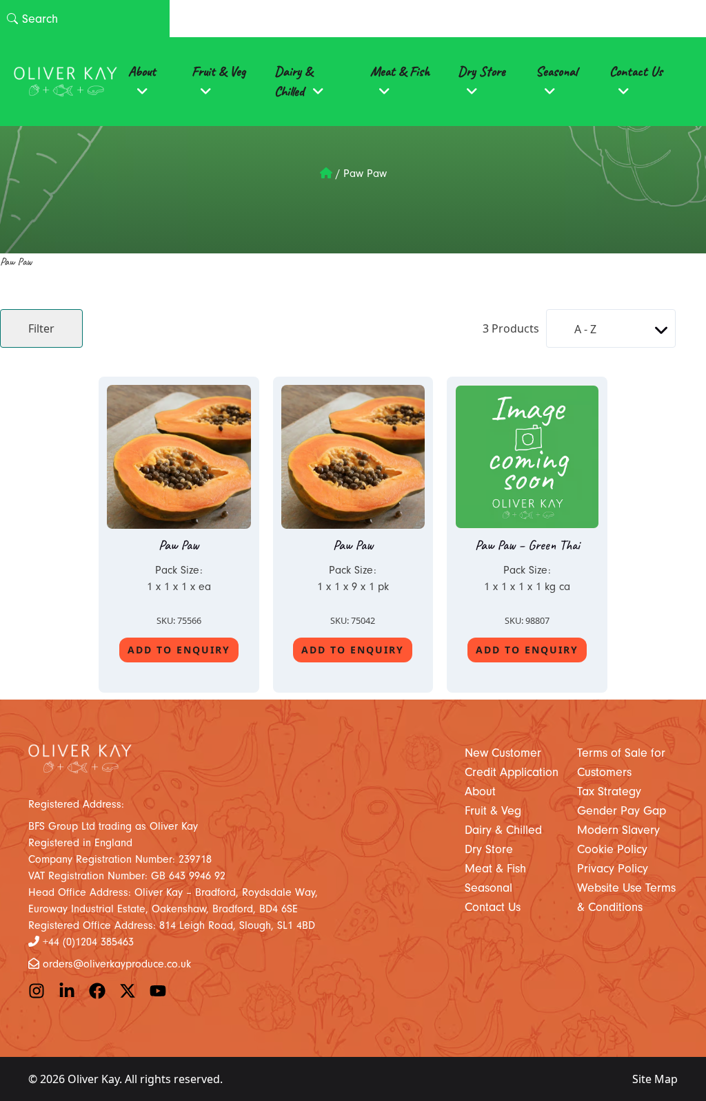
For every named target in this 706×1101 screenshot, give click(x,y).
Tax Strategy (609, 791)
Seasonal (556, 71)
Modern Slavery (618, 830)
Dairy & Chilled (293, 81)
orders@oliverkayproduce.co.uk (117, 964)
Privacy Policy (612, 868)
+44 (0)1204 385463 (88, 942)
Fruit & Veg (218, 71)
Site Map (655, 1079)
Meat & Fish (400, 71)
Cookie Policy (612, 849)
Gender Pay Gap (621, 811)
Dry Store (481, 71)
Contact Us (636, 71)
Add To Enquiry (179, 649)
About (142, 71)
